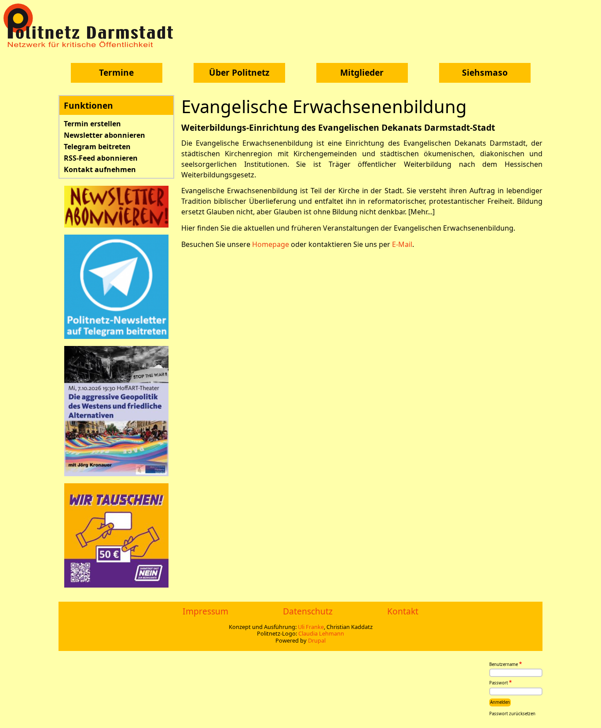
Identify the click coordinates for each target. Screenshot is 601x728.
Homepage (270, 244)
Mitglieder (362, 72)
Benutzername (503, 664)
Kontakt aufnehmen (100, 169)
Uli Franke (311, 627)
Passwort (498, 683)
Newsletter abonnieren (104, 135)
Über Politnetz (239, 72)
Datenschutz (308, 611)
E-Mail (402, 244)
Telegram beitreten (97, 146)
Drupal (317, 640)
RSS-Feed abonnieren (101, 158)
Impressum (205, 611)
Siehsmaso (485, 72)
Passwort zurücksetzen (512, 714)
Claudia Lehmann (321, 633)
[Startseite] (91, 25)
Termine (116, 72)
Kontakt (402, 611)
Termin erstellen (92, 124)
